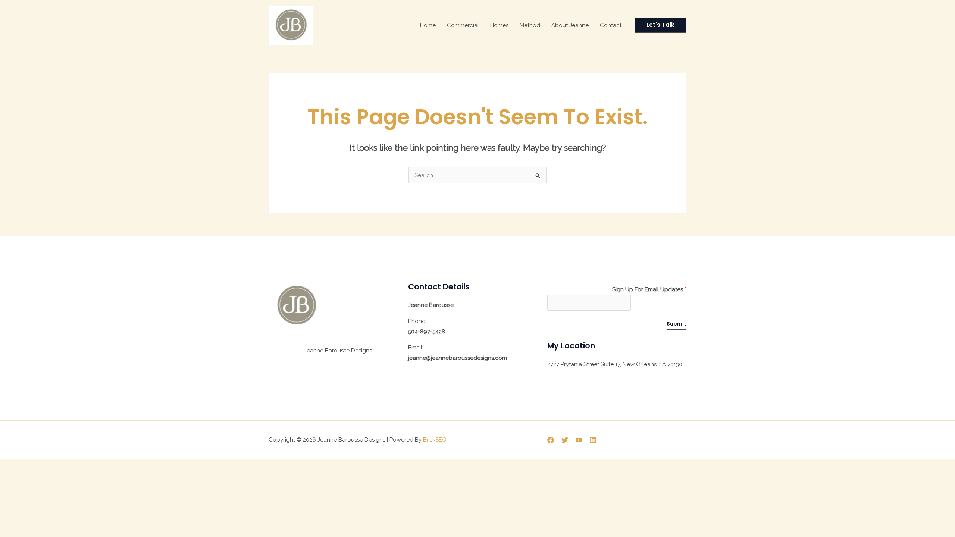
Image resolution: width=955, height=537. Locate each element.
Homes (499, 25)
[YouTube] (579, 440)
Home (428, 25)
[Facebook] (550, 440)
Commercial (463, 25)
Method (530, 25)
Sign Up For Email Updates (649, 289)
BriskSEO (435, 439)
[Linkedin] (593, 440)
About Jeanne (570, 25)
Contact (610, 25)
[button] (660, 25)
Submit (676, 323)
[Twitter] (564, 440)
